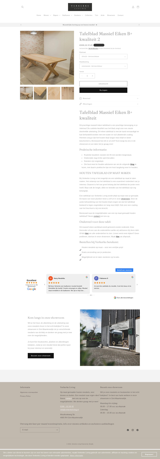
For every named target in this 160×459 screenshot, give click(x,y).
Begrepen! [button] (149, 454)
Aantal (81, 71)
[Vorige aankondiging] (21, 25)
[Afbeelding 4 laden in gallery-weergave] (67, 93)
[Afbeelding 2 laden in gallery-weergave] (40, 93)
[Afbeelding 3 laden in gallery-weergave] (54, 93)
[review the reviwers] (87, 277)
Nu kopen (103, 90)
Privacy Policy (25, 396)
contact (97, 216)
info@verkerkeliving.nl (69, 410)
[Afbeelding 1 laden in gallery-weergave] (26, 93)
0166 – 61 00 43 (67, 406)
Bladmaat (82, 52)
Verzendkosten (93, 48)
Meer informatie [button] (76, 455)
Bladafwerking (84, 62)
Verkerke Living (76, 444)
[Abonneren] (56, 429)
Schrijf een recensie (124, 270)
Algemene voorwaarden (29, 392)
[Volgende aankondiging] (139, 25)
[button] (22, 7)
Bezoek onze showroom (41, 356)
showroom (125, 199)
